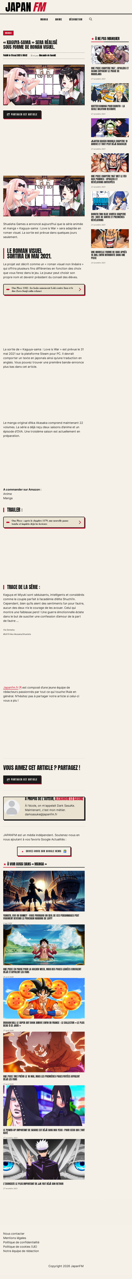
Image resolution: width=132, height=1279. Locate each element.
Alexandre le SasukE (69, 798)
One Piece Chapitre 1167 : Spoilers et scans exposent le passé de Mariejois (110, 71)
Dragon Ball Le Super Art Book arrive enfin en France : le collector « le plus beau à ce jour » (43, 1024)
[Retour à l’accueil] (26, 6)
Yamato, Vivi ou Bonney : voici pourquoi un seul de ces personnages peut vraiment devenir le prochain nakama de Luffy (41, 917)
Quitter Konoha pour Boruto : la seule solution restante (108, 108)
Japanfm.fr (10, 687)
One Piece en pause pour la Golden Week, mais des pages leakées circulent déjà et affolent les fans (42, 971)
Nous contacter (13, 1233)
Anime (58, 19)
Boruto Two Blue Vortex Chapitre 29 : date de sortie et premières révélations (108, 217)
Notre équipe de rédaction (21, 1251)
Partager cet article (24, 114)
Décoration (75, 19)
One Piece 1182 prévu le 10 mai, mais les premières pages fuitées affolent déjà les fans (41, 1078)
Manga (44, 19)
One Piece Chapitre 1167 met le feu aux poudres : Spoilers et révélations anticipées (109, 179)
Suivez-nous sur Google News (43, 851)
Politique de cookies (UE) (20, 1246)
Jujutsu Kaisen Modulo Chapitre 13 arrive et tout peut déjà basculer (109, 143)
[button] (90, 19)
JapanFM (77, 1266)
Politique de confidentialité (21, 1242)
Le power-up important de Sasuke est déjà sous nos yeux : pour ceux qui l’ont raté (44, 1132)
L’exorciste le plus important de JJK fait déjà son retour (33, 1183)
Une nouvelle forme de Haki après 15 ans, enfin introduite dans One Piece (109, 255)
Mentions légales (14, 1238)
